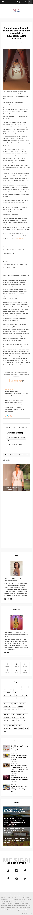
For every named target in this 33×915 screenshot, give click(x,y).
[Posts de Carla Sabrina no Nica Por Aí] (8, 653)
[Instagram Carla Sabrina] (5, 653)
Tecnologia (19, 725)
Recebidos (10, 723)
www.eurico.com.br (18, 238)
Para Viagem (15, 717)
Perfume (6, 720)
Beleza (11, 689)
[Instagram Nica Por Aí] (5, 599)
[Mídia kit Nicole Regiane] (11, 599)
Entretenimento (8, 703)
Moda (14, 427)
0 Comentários (16, 45)
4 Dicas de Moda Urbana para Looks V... (13, 488)
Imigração (20, 706)
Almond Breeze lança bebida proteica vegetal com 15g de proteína (19, 757)
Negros (25, 714)
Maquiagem (22, 709)
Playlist (24, 720)
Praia (5, 723)
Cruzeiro (15, 692)
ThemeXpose (16, 895)
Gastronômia (7, 706)
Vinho (26, 728)
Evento (15, 703)
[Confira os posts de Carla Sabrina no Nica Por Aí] (16, 622)
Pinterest (7, 672)
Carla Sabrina (7, 692)
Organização (7, 717)
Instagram (16, 666)
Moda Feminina (12, 711)
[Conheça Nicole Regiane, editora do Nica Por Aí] (16, 568)
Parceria (22, 717)
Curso (5, 700)
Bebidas (5, 689)
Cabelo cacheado (19, 689)
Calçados (18, 24)
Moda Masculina (23, 427)
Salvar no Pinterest (18, 444)
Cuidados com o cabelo (9, 698)
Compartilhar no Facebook (17, 437)
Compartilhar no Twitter (18, 440)
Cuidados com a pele (9, 695)
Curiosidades (20, 698)
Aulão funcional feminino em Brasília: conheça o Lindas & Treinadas (14, 830)
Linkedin (25, 666)
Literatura (14, 709)
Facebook (7, 666)
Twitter (16, 672)
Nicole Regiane (9, 389)
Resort (17, 723)
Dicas (10, 700)
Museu (12, 714)
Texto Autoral (7, 728)
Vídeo (5, 731)
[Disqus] (16, 520)
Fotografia (22, 703)
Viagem (21, 728)
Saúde (5, 725)
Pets (19, 720)
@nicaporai (24, 910)
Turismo (15, 728)
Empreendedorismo (18, 700)
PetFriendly (13, 720)
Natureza (19, 714)
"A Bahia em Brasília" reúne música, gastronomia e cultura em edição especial (16, 840)
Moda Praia (6, 714)
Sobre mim (11, 725)
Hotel (14, 706)
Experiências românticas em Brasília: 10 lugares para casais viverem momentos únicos (14, 811)
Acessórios (25, 687)
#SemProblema (16, 687)
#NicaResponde (7, 687)
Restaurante (24, 723)
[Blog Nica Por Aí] (8, 599)
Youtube (25, 672)
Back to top (26, 913)
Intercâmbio (7, 709)
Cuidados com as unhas (21, 695)
